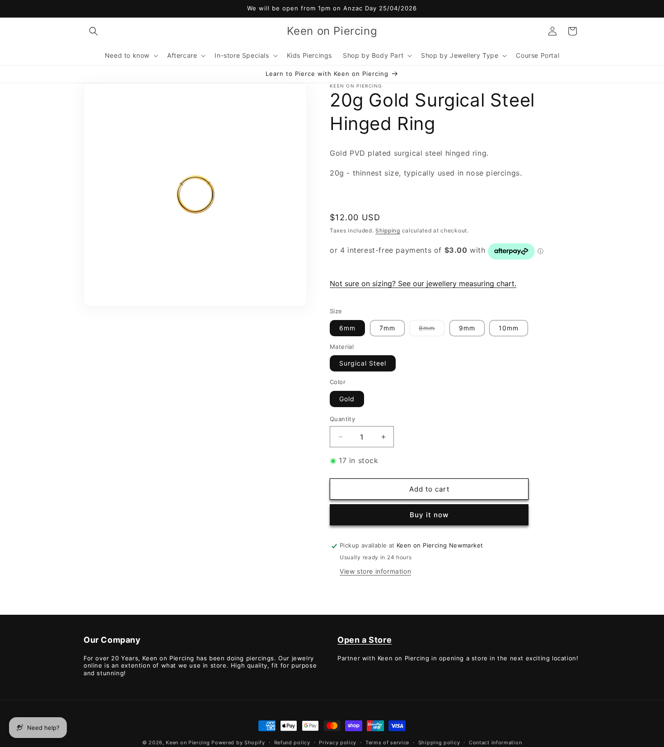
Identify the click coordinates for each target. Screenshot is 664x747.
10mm (509, 328)
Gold (347, 399)
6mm (347, 328)
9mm (467, 328)
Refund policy (292, 742)
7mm (387, 328)
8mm (431, 330)
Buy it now (429, 515)
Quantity (342, 418)
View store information (375, 571)
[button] (93, 31)
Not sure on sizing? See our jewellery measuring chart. (423, 283)
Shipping (387, 230)
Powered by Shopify (238, 742)
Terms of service (387, 742)
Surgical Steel (362, 363)
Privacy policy (337, 742)
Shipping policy (439, 742)
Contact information (495, 742)
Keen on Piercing (188, 742)
